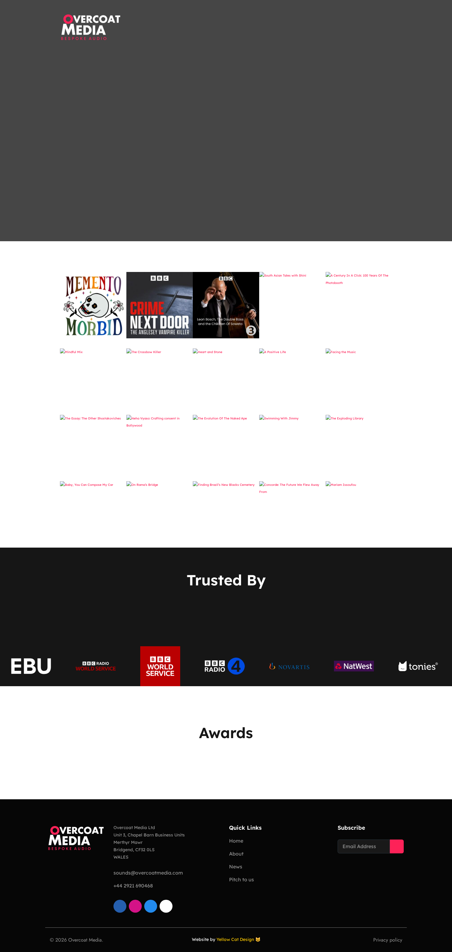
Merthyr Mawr (128, 842)
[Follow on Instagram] (135, 906)
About (236, 854)
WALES (121, 857)
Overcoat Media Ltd (134, 827)
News (235, 866)
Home (236, 841)
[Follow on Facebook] (150, 906)
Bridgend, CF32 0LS (134, 849)
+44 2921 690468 (133, 886)
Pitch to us (241, 879)
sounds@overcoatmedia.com (148, 873)
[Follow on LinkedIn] (119, 906)
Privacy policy (387, 939)
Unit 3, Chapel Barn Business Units (149, 835)
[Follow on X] (166, 906)
